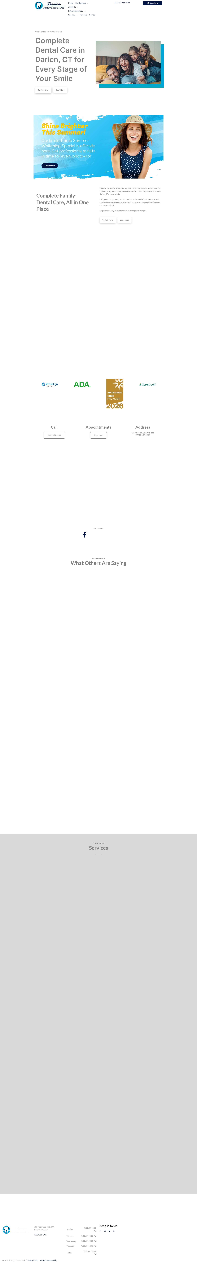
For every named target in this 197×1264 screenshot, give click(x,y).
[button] (82, 3)
